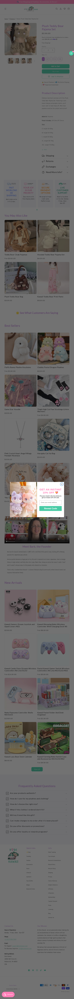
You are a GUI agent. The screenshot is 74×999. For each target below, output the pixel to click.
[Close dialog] (61, 484)
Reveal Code (50, 508)
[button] (71, 53)
